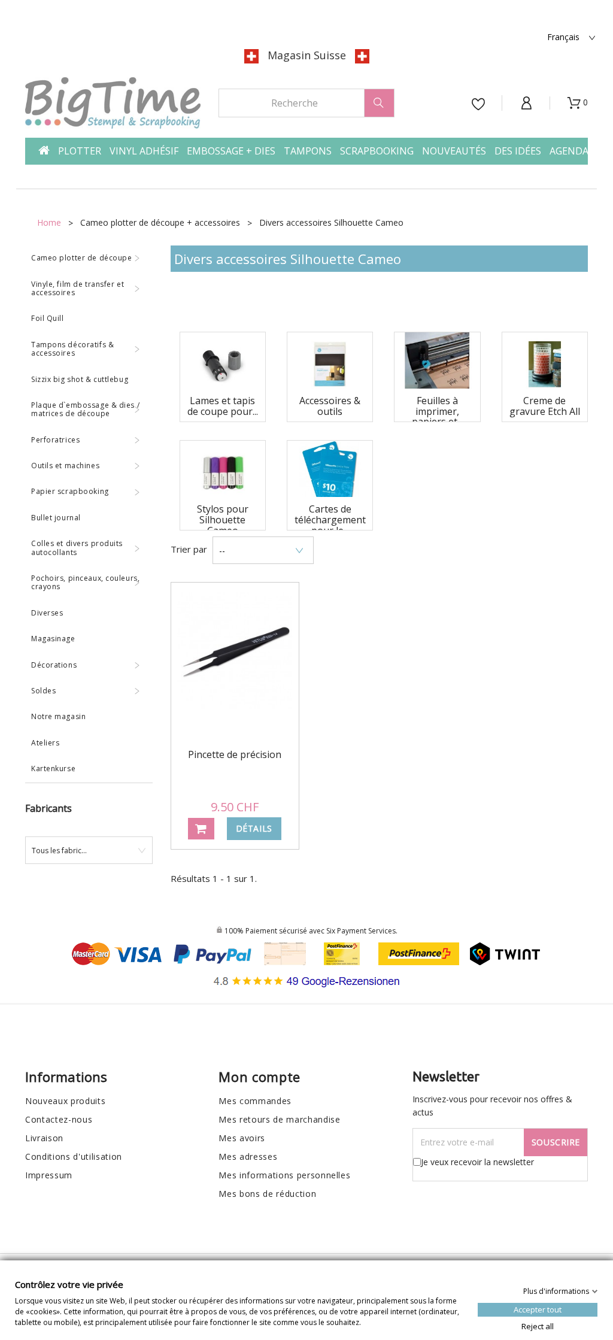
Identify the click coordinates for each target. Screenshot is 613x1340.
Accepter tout (538, 1308)
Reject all (537, 1325)
